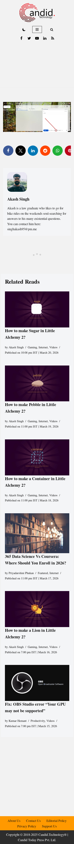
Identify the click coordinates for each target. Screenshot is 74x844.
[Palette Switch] (24, 29)
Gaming (32, 347)
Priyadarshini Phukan (21, 573)
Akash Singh (16, 347)
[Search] (51, 29)
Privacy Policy (26, 826)
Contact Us (33, 820)
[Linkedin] (45, 38)
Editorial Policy (56, 820)
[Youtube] (37, 38)
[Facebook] (21, 38)
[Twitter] (29, 38)
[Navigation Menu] (37, 29)
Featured (43, 573)
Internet (43, 347)
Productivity (38, 721)
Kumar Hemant (18, 721)
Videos (53, 347)
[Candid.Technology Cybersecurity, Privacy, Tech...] (37, 12)
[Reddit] (45, 151)
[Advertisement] (37, 66)
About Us (14, 820)
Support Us (49, 826)
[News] (53, 38)
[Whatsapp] (57, 151)
